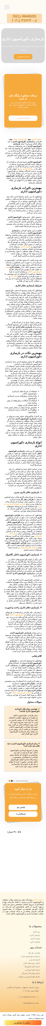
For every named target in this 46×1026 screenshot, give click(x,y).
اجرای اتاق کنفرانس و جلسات (29, 977)
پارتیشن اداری (35, 935)
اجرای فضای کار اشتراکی (30, 973)
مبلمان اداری (36, 139)
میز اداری (36, 932)
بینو (7, 267)
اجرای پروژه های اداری (31, 963)
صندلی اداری (35, 939)
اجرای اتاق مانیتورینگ (32, 966)
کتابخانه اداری (35, 942)
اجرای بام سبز (34, 960)
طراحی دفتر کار (34, 953)
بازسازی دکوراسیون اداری (30, 956)
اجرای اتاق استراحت (32, 970)
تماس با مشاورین (23, 118)
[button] (23, 56)
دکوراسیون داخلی (20, 139)
